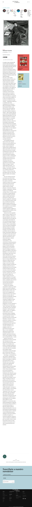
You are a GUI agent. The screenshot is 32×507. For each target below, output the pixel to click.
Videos (16, 492)
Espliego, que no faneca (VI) (22, 11)
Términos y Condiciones (15, 506)
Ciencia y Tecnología (5, 495)
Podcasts (17, 493)
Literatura (22, 9)
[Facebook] (3, 57)
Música (3, 500)
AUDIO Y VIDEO (18, 491)
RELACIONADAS (9, 464)
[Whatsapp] (6, 57)
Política (29, 9)
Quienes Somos (24, 495)
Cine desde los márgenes (23, 66)
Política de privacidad (21, 506)
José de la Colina (16, 460)
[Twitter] (4, 57)
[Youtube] (25, 498)
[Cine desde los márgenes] (23, 61)
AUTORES (22, 464)
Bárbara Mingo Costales (22, 17)
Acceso (23, 492)
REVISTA (17, 495)
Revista (4, 49)
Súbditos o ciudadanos (22, 83)
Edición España (20, 68)
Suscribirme (24, 493)
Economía (4, 494)
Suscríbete (20, 69)
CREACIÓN (10, 494)
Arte (3, 501)
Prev (18, 62)
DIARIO (3, 491)
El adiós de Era (7, 11)
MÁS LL (23, 491)
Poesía (10, 495)
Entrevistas (10, 492)
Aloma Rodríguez (22, 14)
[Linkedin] (5, 57)
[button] (3, 2)
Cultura (7, 9)
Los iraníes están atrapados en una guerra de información (29, 12)
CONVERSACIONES (11, 491)
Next (28, 62)
